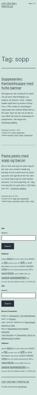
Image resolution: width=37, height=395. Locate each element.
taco (27, 278)
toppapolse (17, 281)
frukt (18, 263)
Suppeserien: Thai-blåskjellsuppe (22, 316)
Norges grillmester (23, 269)
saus (25, 273)
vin (27, 281)
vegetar (22, 281)
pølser (22, 273)
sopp (16, 135)
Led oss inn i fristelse (15, 382)
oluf (30, 269)
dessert (32, 259)
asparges (3, 259)
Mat (14, 133)
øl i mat (33, 281)
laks (9, 269)
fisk (6, 262)
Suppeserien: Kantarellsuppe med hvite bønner (17, 83)
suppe (21, 135)
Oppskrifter (21, 133)
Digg (14, 199)
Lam (12, 269)
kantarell (10, 135)
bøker (22, 259)
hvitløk (11, 266)
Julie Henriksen (7, 335)
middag (16, 269)
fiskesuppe (10, 263)
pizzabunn (16, 273)
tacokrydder (4, 281)
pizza (10, 273)
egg (2, 263)
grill (22, 262)
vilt (26, 281)
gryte (30, 263)
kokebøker (30, 266)
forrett (15, 263)
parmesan (16, 201)
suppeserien (28, 135)
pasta (22, 201)
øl (29, 281)
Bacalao (12, 319)
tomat (12, 281)
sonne (29, 273)
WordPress (22, 387)
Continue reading (9, 122)
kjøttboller (16, 266)
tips (9, 281)
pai (33, 269)
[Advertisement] (18, 33)
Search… (5, 233)
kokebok (22, 266)
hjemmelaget (5, 266)
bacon (9, 201)
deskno (26, 259)
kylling (4, 269)
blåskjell (18, 259)
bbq (14, 259)
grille (26, 263)
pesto (27, 201)
